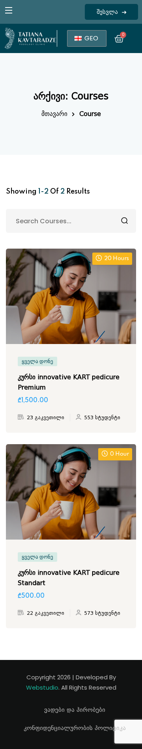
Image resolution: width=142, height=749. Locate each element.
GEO (90, 38)
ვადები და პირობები (74, 709)
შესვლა (107, 12)
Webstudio (42, 687)
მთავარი (54, 114)
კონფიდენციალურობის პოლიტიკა (75, 728)
